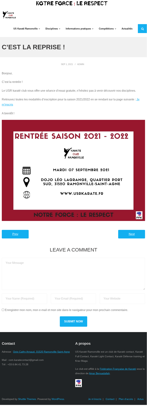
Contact (110, 399)
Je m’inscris (94, 399)
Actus (140, 399)
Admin (80, 64)
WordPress (58, 399)
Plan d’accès (126, 399)
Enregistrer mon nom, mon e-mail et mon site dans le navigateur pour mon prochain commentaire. (66, 310)
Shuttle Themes (27, 399)
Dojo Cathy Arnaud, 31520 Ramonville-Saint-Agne (41, 351)
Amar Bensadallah (99, 373)
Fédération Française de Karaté (118, 368)
